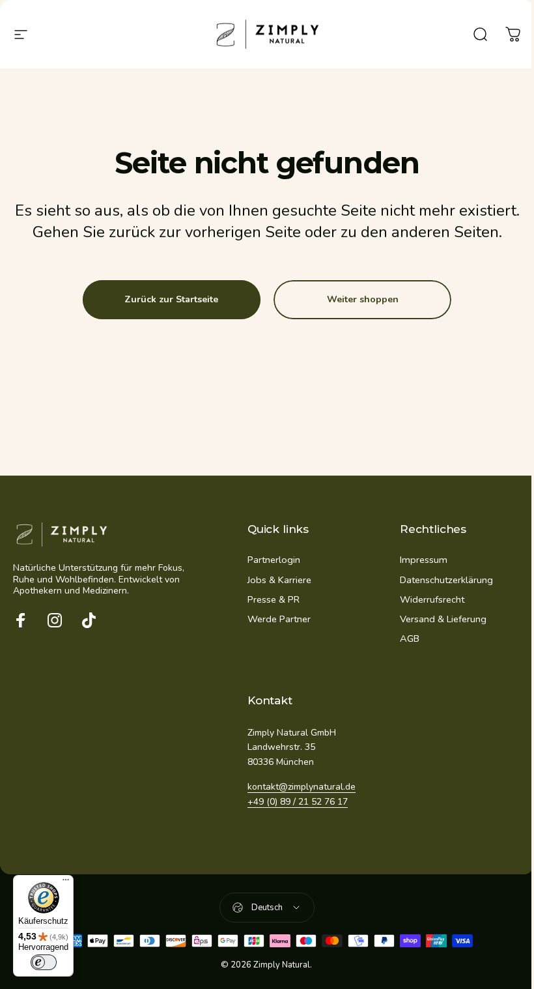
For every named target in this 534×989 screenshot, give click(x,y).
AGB (409, 638)
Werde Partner (279, 619)
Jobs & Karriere (279, 580)
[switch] (44, 962)
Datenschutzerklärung (446, 580)
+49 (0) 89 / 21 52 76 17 (297, 802)
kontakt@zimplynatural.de (301, 787)
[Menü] (66, 883)
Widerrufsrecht (432, 599)
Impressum (423, 560)
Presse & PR (273, 599)
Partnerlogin (273, 560)
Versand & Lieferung (443, 619)
